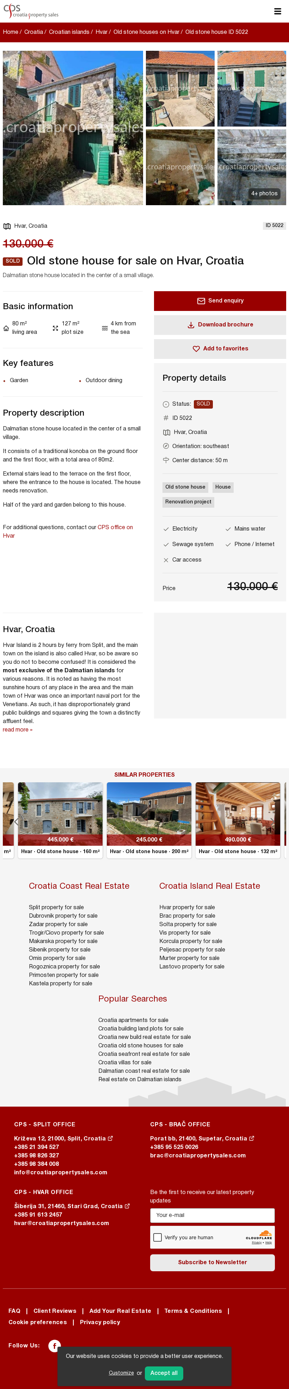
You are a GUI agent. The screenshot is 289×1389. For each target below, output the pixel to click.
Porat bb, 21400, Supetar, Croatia (199, 1139)
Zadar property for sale (58, 924)
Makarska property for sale (63, 941)
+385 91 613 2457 (38, 1215)
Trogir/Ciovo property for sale (66, 933)
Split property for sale (56, 907)
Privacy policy (100, 1322)
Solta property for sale (188, 924)
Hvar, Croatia (30, 226)
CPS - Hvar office (43, 1192)
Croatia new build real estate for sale (144, 1037)
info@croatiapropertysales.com (60, 1172)
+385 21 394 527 (36, 1147)
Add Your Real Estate (121, 1311)
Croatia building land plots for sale (141, 1029)
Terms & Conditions (193, 1311)
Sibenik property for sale (60, 950)
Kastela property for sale (60, 983)
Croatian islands (69, 32)
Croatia (33, 32)
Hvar (101, 32)
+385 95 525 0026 (174, 1147)
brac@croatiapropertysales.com (198, 1156)
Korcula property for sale (190, 941)
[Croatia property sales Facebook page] (54, 1346)
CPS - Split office (44, 1124)
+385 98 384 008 (36, 1164)
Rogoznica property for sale (64, 967)
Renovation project (188, 502)
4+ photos (264, 193)
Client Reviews (55, 1311)
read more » (17, 730)
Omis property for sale (57, 958)
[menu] (277, 11)
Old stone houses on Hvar (146, 32)
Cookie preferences (37, 1322)
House (223, 487)
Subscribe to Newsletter (212, 1262)
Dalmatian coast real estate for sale (144, 1071)
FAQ (14, 1311)
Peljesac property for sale (192, 950)
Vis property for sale (185, 933)
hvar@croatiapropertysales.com (61, 1223)
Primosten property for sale (64, 975)
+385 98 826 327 (36, 1156)
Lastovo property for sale (192, 967)
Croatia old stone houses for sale (140, 1046)
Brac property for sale (187, 916)
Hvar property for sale (187, 907)
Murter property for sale (189, 958)
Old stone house (185, 487)
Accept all (164, 1373)
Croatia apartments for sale (133, 1020)
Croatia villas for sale (125, 1062)
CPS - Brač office (180, 1124)
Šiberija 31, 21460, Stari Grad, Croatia (69, 1206)
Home (10, 32)
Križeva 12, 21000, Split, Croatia (60, 1139)
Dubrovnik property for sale (63, 916)
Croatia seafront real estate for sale (144, 1054)
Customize (121, 1373)
